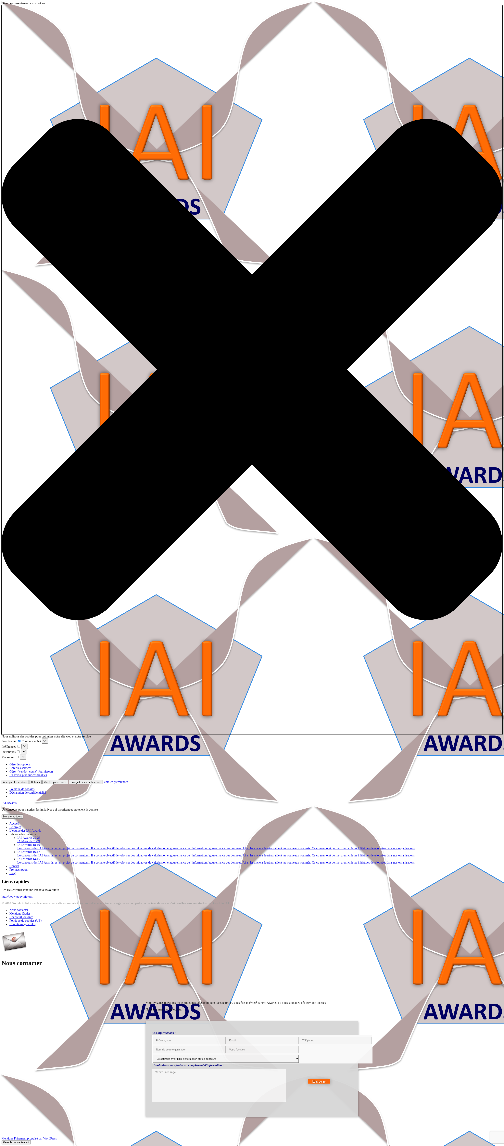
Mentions (7, 1138)
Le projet (15, 827)
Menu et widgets (12, 816)
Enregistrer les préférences (85, 782)
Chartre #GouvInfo (21, 917)
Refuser (35, 782)
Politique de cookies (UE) (25, 920)
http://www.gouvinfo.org (20, 896)
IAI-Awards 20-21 (28, 841)
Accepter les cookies (15, 782)
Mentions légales (19, 913)
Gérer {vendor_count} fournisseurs (31, 771)
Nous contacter (18, 910)
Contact (14, 866)
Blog (12, 873)
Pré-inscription (18, 869)
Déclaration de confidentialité (27, 792)
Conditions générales (22, 924)
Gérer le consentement (16, 1142)
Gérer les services (20, 768)
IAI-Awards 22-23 (28, 837)
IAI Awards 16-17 (216, 853)
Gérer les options (20, 764)
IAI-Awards (9, 802)
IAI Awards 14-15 (216, 860)
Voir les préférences (55, 782)
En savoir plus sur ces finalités (28, 775)
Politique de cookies (21, 789)
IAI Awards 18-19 (216, 846)
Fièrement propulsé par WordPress (35, 1138)
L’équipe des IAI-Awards (25, 830)
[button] (252, 370)
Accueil (14, 823)
